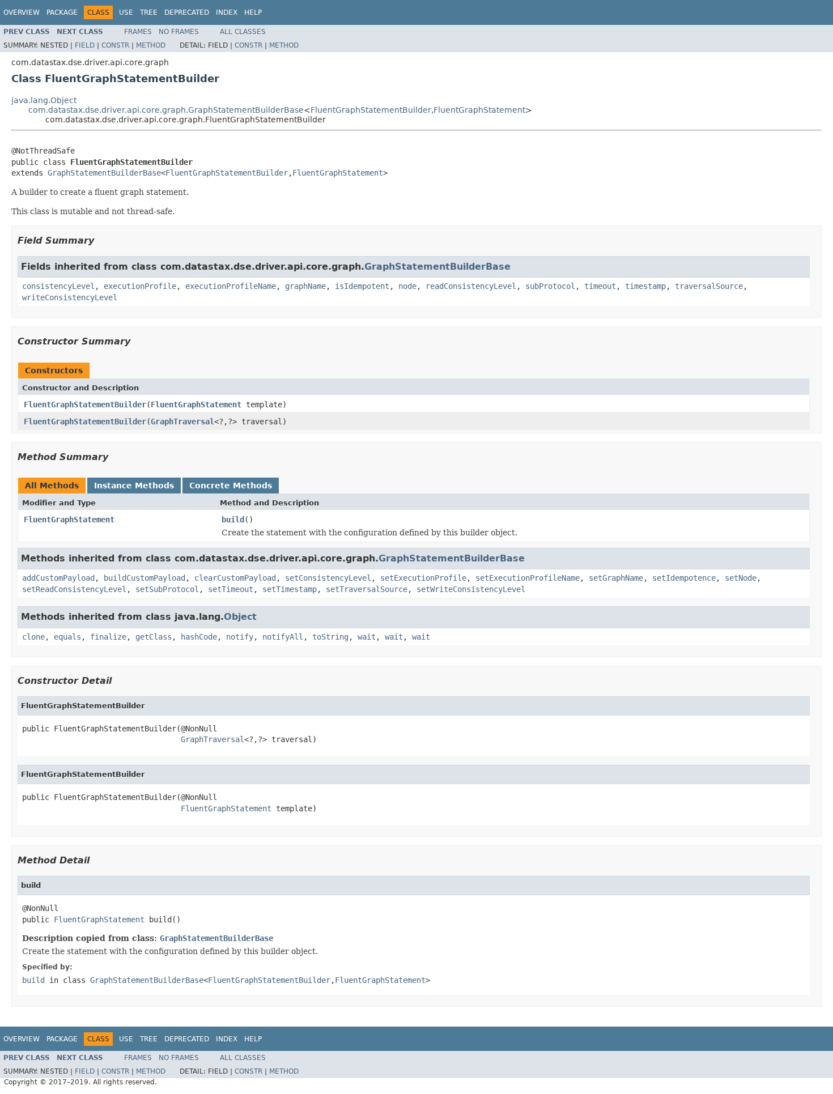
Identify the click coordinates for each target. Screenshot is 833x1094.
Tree (149, 12)
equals (67, 636)
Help (253, 12)
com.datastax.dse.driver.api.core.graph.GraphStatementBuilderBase (166, 109)
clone (33, 636)
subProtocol (550, 286)
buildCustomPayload (144, 577)
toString (330, 636)
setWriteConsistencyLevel (470, 589)
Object (240, 616)
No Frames (179, 32)
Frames (138, 32)
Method (150, 45)
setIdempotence (684, 577)
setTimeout (230, 589)
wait (367, 636)
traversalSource (709, 286)
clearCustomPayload (235, 577)
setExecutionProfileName (527, 577)
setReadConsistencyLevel (74, 589)
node (407, 286)
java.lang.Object (43, 100)
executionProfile (140, 286)
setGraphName (616, 577)
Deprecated (186, 12)
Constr (115, 45)
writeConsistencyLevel (69, 297)
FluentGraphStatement (479, 109)
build (233, 519)
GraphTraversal (182, 421)
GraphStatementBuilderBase (104, 172)
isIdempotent (362, 286)
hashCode (199, 636)
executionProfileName (230, 286)
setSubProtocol (167, 589)
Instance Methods (134, 485)
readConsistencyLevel (471, 286)
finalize (108, 636)
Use (126, 12)
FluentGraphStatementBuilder (371, 109)
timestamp (645, 286)
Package (62, 12)
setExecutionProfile (423, 577)
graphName (305, 286)
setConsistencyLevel (328, 577)
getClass (153, 636)
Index (226, 12)
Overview (21, 12)
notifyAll (282, 636)
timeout (600, 286)
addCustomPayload (58, 577)
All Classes (243, 32)
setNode (740, 577)
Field (85, 45)
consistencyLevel (58, 286)
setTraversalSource (366, 589)
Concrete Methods (230, 485)
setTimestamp (289, 589)
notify (239, 636)
